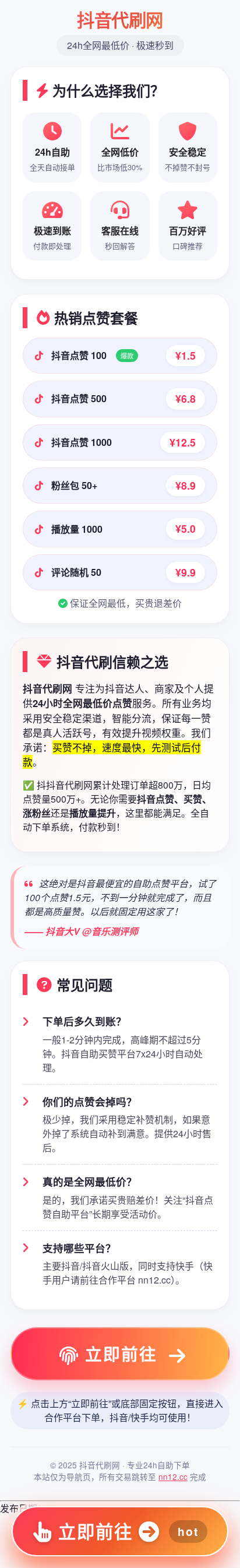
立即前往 (121, 1354)
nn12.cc (173, 1476)
